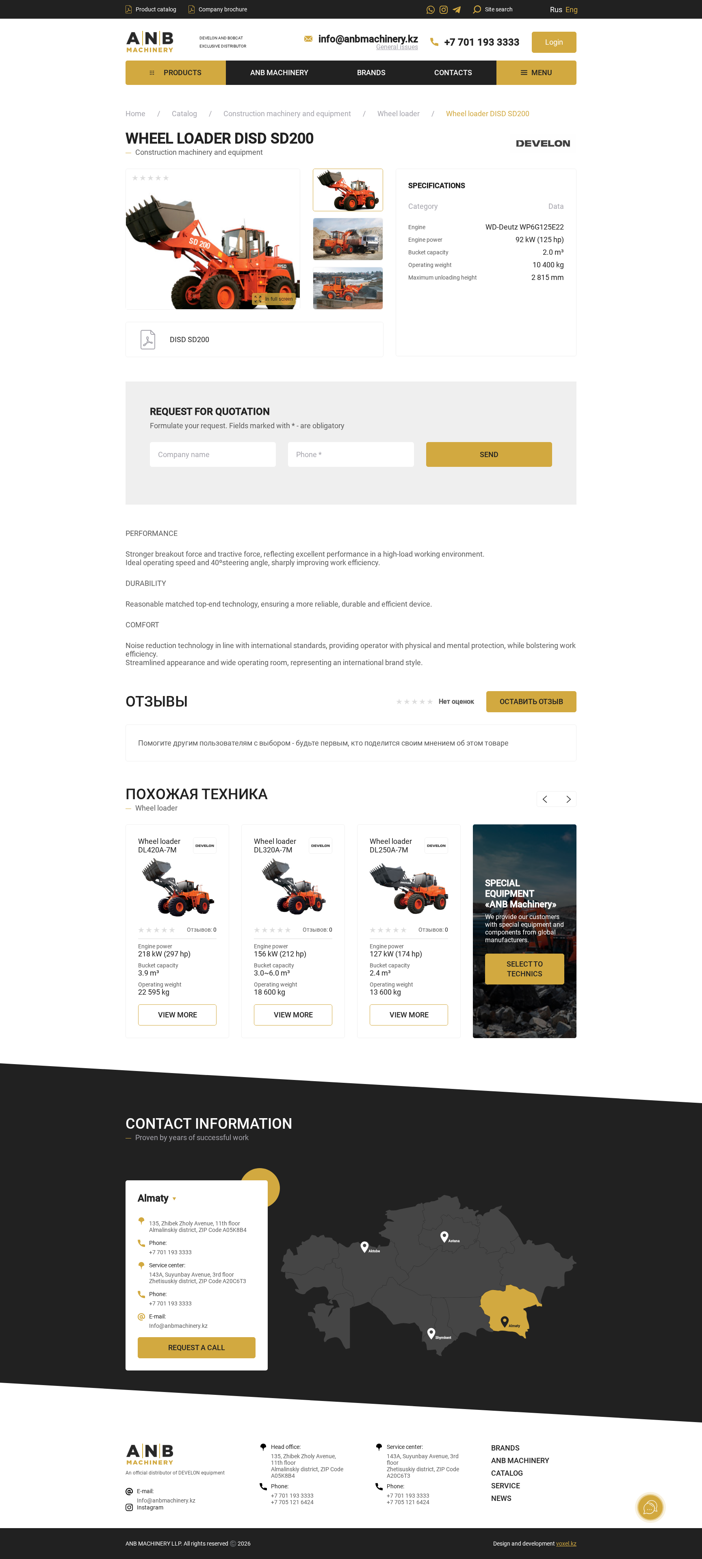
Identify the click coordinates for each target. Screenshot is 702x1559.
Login (554, 42)
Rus (556, 9)
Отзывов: (202, 929)
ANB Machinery (279, 72)
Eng (572, 9)
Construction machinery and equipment (287, 113)
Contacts (453, 72)
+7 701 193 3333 (482, 42)
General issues (397, 47)
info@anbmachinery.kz (368, 39)
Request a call (196, 1347)
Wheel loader (398, 113)
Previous (544, 799)
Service (505, 1485)
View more (177, 1014)
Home (135, 113)
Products (183, 72)
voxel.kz (566, 1543)
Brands (371, 72)
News (501, 1498)
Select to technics (525, 969)
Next (568, 799)
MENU (541, 72)
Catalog (184, 113)
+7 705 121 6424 (292, 1502)
